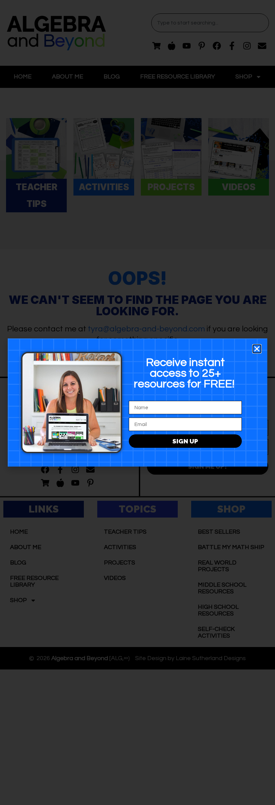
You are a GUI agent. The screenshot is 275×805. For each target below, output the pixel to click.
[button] (257, 349)
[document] (137, 402)
